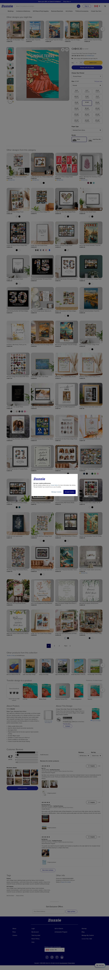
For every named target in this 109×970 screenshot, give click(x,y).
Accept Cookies (69, 492)
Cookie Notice (54, 485)
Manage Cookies (56, 492)
